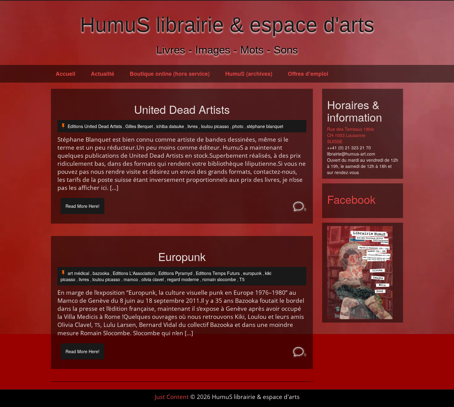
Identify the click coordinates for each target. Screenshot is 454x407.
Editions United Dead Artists (95, 126)
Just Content (172, 397)
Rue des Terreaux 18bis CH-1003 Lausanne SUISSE (350, 135)
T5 (242, 279)
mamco (131, 279)
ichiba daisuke (170, 126)
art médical (78, 273)
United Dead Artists (182, 109)
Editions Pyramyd (175, 273)
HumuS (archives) (248, 74)
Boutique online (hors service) (170, 74)
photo (237, 126)
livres (192, 126)
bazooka (101, 273)
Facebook (351, 199)
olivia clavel (152, 279)
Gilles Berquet (139, 126)
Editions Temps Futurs (218, 273)
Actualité (102, 74)
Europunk (182, 256)
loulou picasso (215, 126)
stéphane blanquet (265, 126)
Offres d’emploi (308, 74)
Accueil (65, 74)
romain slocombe (219, 279)
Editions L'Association (134, 273)
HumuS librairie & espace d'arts (227, 24)
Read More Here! (82, 206)
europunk (252, 273)
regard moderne (183, 279)
